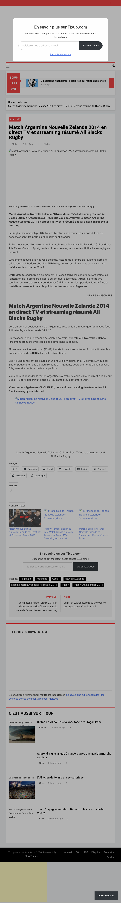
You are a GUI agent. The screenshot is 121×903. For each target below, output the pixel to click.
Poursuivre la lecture (60, 54)
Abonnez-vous (91, 45)
